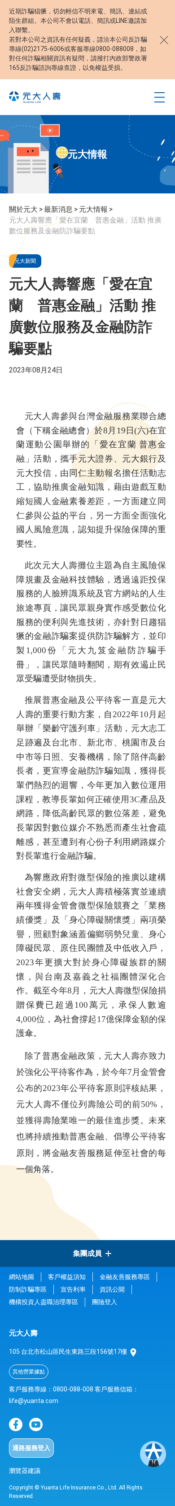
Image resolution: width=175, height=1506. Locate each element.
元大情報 (93, 209)
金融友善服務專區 (125, 1276)
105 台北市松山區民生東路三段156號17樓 (68, 1351)
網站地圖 (21, 1276)
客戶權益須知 (67, 1276)
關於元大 (23, 209)
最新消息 (58, 209)
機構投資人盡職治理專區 (43, 1301)
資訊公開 (112, 1289)
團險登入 (104, 1301)
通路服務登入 (31, 1447)
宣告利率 (73, 1289)
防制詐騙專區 (28, 1289)
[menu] (159, 97)
